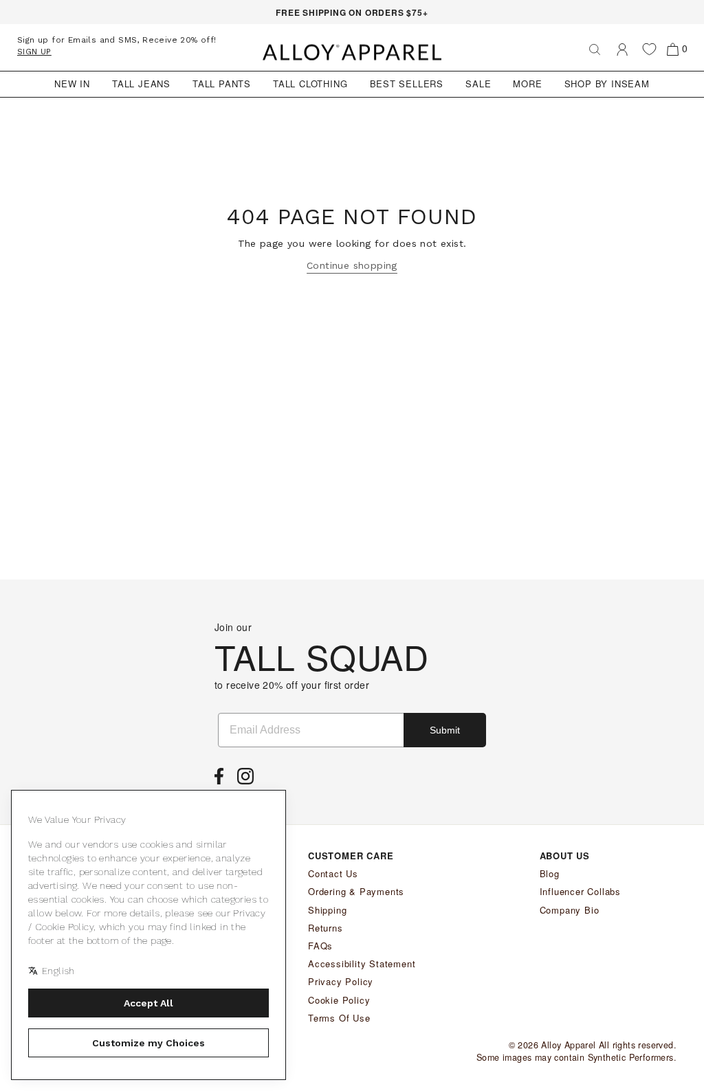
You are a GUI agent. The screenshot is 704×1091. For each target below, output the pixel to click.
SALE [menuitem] (478, 83)
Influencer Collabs (580, 891)
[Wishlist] (649, 49)
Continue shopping (352, 265)
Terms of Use (339, 1017)
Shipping (327, 909)
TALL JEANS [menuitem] (141, 83)
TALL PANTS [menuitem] (221, 83)
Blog (550, 873)
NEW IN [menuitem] (72, 83)
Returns (325, 927)
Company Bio (570, 909)
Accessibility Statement (361, 963)
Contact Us (333, 873)
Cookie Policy (339, 999)
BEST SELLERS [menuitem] (407, 83)
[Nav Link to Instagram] (249, 780)
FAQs (320, 945)
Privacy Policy (340, 981)
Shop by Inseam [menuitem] (607, 83)
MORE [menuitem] (527, 83)
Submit (445, 730)
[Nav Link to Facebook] (222, 780)
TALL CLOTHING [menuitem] (310, 83)
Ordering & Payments (356, 891)
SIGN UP (34, 51)
